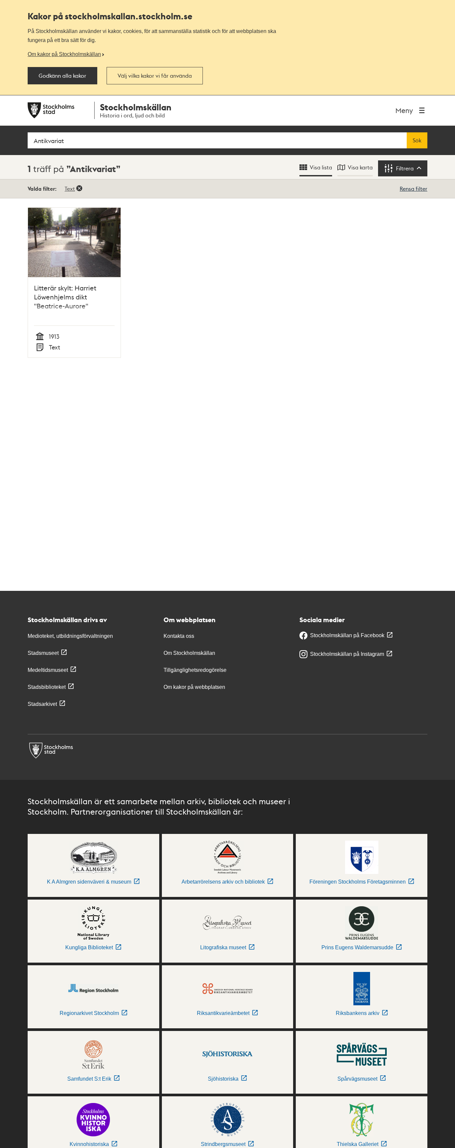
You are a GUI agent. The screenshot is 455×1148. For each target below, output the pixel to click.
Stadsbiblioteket (47, 687)
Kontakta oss (179, 636)
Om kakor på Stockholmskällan (64, 54)
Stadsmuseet (43, 653)
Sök (417, 140)
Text (70, 188)
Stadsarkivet (42, 704)
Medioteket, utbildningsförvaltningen (70, 636)
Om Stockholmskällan (189, 653)
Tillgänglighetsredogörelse (195, 670)
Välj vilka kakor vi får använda (155, 75)
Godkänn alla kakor (62, 75)
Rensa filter (413, 188)
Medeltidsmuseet (48, 670)
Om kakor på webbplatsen (194, 687)
